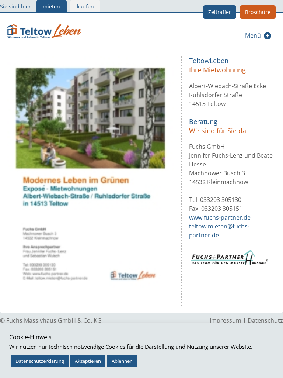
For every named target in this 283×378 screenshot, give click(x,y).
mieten (51, 6)
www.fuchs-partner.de (220, 217)
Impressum (225, 320)
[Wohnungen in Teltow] (44, 30)
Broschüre (257, 12)
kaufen (85, 6)
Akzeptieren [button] (88, 361)
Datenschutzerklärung (39, 361)
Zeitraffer (219, 12)
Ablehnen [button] (122, 361)
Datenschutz (265, 320)
